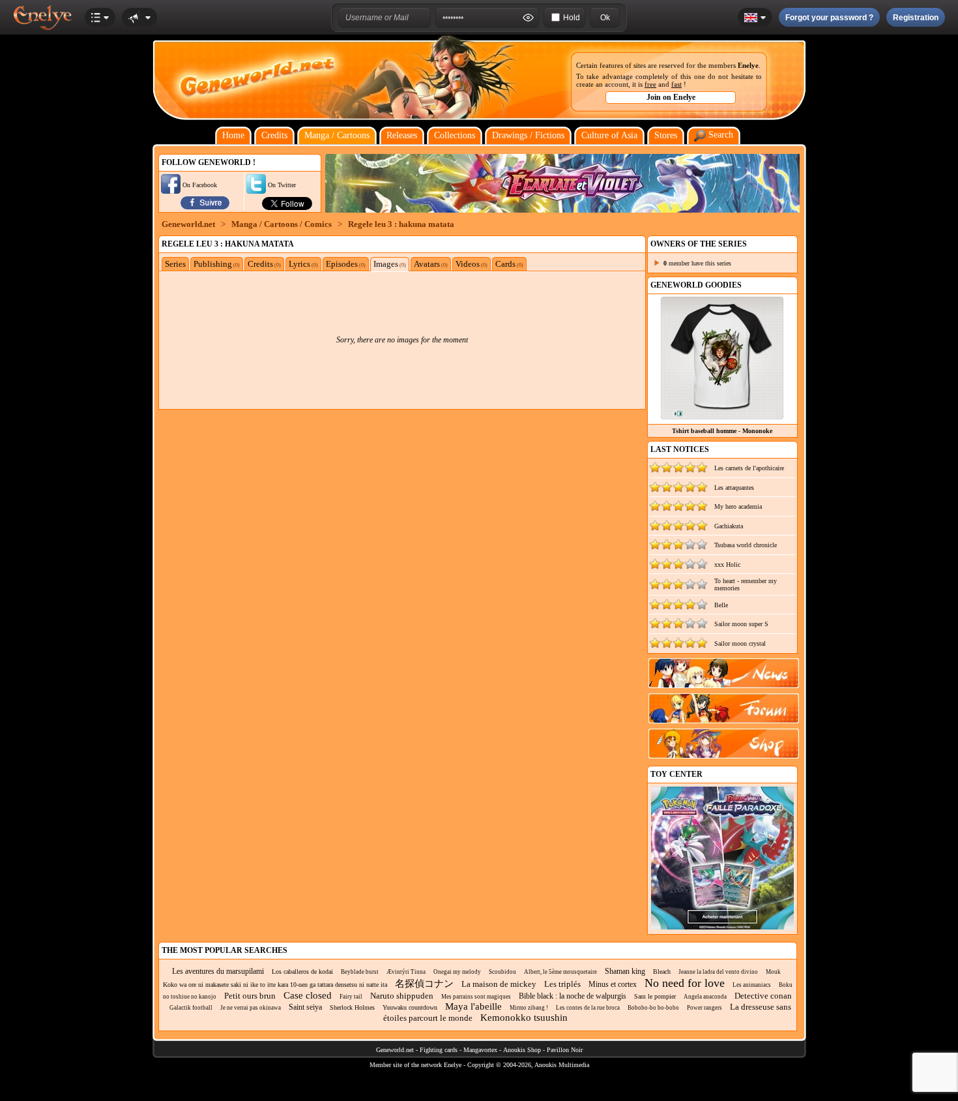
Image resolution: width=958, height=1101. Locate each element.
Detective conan (763, 996)
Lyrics (303, 264)
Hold (571, 17)
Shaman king (625, 971)
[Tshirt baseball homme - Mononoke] (722, 416)
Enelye (748, 65)
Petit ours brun (250, 996)
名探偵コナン (424, 983)
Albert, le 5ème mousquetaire (560, 972)
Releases (401, 135)
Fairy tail (351, 996)
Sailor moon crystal (740, 643)
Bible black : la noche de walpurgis (572, 996)
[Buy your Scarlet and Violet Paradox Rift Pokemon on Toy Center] (722, 927)
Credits (274, 135)
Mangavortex (480, 1049)
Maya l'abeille (473, 1006)
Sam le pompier (655, 996)
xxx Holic (727, 564)
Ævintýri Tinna (406, 972)
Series (175, 264)
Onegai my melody (457, 972)
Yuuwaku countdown (410, 1007)
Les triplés (562, 984)
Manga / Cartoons (337, 135)
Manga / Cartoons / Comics (281, 224)
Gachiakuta (728, 526)
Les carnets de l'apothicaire (749, 468)
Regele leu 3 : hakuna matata (401, 224)
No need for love (685, 982)
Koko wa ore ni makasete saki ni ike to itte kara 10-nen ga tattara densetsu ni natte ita (275, 984)
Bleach (662, 971)
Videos (471, 264)
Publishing (217, 264)
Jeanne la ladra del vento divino (718, 972)
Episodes (346, 264)
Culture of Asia (609, 135)
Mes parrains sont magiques (476, 996)
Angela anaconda (705, 996)
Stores (665, 135)
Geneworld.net (188, 224)
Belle (721, 605)
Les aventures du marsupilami (218, 971)
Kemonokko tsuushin (524, 1017)
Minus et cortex (612, 984)
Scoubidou (502, 972)
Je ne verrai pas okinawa (250, 1007)
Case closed (307, 995)
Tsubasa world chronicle (745, 545)
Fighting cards (438, 1049)
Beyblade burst (360, 972)
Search (719, 135)
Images (389, 264)
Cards (509, 264)
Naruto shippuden (401, 996)
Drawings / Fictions (528, 135)
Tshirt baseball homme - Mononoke (722, 430)
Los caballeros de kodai (302, 971)
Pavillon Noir (565, 1049)
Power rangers (704, 1007)
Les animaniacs (752, 985)
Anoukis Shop (522, 1049)
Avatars (431, 264)
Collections (454, 135)
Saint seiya (305, 1007)
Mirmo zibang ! (529, 1007)
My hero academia (738, 506)
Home (233, 135)
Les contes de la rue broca (588, 1007)
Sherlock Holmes (352, 1007)
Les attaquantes (734, 487)
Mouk (773, 972)
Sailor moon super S (741, 623)
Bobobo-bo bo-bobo (653, 1007)
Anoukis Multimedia (561, 1064)
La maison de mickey (498, 984)
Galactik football (190, 1007)
